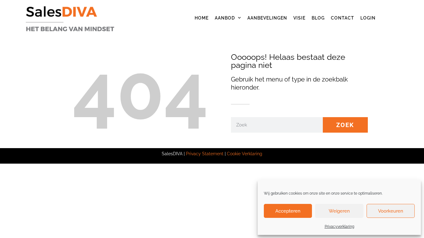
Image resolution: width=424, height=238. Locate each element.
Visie (299, 17)
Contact (342, 17)
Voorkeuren (390, 211)
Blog (318, 17)
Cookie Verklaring (244, 153)
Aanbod (225, 17)
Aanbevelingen (267, 17)
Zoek (345, 125)
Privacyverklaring (339, 226)
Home (202, 17)
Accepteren (287, 211)
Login (368, 17)
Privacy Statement (204, 153)
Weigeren (339, 211)
